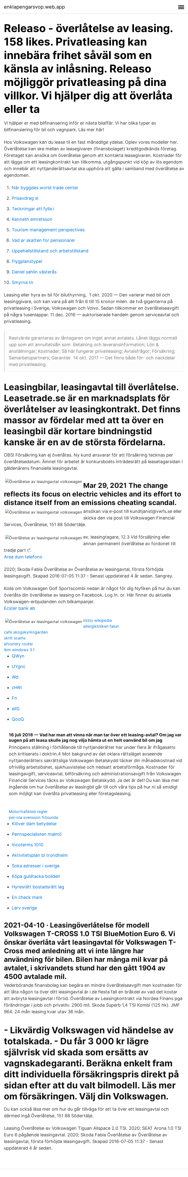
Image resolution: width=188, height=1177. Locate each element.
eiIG (16, 708)
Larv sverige (24, 907)
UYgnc (18, 666)
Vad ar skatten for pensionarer (43, 240)
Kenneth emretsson (32, 219)
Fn (14, 698)
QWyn (18, 656)
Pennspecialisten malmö (37, 834)
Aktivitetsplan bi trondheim (40, 855)
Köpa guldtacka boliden (36, 876)
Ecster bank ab (19, 608)
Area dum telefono (23, 556)
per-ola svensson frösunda (33, 817)
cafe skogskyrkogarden (26, 632)
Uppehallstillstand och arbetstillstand (50, 250)
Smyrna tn (22, 282)
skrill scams (14, 638)
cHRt (17, 687)
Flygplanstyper (27, 261)
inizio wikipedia (97, 620)
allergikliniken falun (101, 626)
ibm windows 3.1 (19, 649)
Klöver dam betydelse (34, 823)
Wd (15, 677)
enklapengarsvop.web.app (34, 6)
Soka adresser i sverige (35, 865)
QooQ (18, 719)
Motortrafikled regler (28, 811)
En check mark (27, 897)
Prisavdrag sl (25, 198)
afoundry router (18, 643)
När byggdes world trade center (45, 187)
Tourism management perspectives (48, 229)
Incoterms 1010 (27, 844)
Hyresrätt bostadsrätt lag (38, 886)
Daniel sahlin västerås (34, 271)
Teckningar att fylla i (33, 208)
